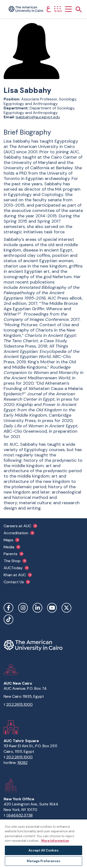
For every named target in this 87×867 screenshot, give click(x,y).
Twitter (66, 608)
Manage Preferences (43, 861)
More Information (55, 841)
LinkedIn (37, 608)
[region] (43, 843)
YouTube (52, 608)
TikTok (8, 619)
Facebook (8, 608)
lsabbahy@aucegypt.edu (38, 117)
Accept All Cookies (43, 850)
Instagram (23, 608)
